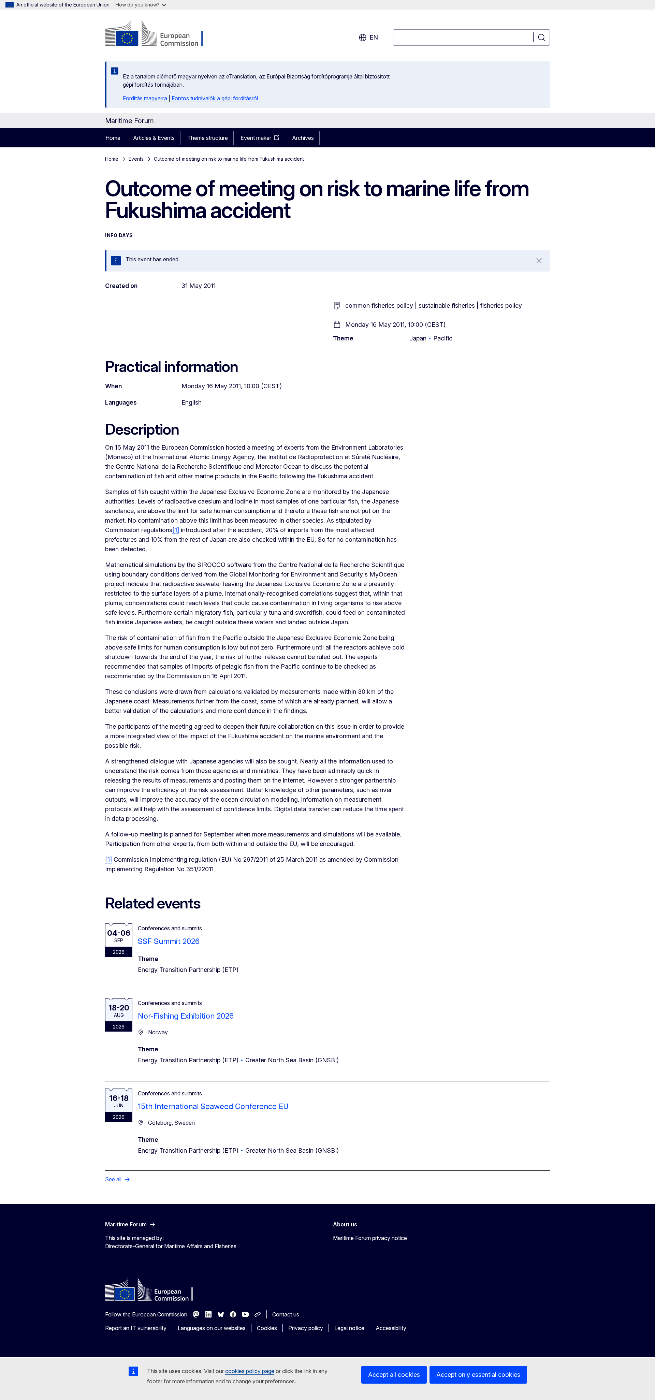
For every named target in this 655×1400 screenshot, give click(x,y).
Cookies (267, 1328)
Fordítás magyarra (145, 98)
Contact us (285, 1314)
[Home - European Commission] (160, 34)
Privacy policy (305, 1328)
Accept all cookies (394, 1374)
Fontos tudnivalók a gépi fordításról (215, 98)
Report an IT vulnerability (135, 1328)
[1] (175, 530)
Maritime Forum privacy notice (370, 1238)
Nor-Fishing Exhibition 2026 (186, 1015)
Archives (303, 137)
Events (136, 159)
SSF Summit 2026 (169, 941)
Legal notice (349, 1328)
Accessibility (391, 1328)
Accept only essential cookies (478, 1374)
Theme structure (207, 137)
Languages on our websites (212, 1328)
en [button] (373, 37)
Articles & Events (154, 137)
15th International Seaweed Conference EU (213, 1106)
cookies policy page (249, 1371)
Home (112, 137)
